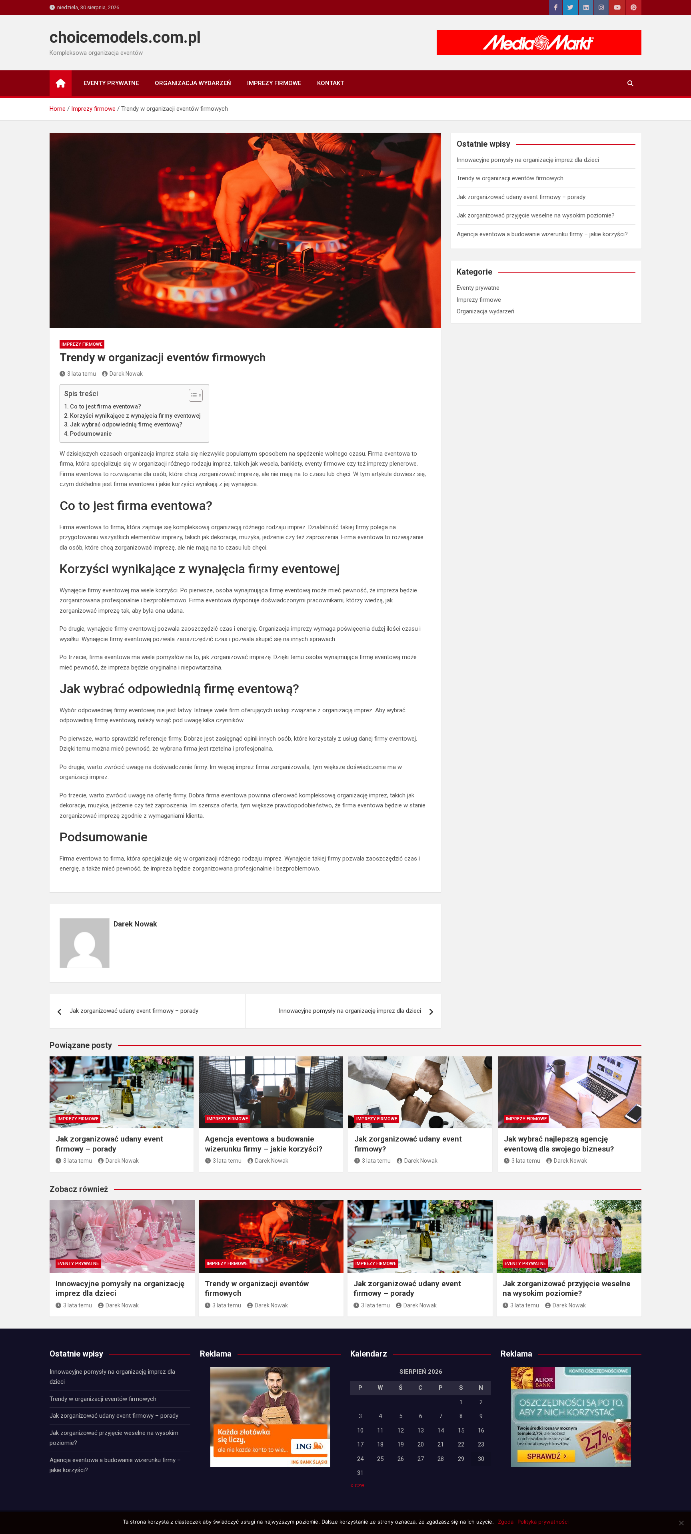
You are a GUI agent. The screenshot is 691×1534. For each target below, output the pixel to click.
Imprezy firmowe (274, 83)
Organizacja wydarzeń (193, 83)
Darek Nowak (126, 374)
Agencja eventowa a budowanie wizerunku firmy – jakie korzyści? (542, 234)
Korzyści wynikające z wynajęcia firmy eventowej (135, 415)
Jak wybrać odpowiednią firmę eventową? (126, 424)
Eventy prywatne (111, 83)
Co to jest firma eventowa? (105, 406)
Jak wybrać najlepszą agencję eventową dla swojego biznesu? (559, 1143)
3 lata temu (81, 374)
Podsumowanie (91, 433)
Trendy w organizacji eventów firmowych (510, 178)
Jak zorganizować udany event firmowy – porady (134, 1010)
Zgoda (505, 1521)
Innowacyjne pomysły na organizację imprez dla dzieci (350, 1010)
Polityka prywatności (543, 1521)
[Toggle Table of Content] (192, 395)
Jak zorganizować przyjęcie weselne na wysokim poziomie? (536, 215)
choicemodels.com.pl (125, 37)
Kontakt (330, 83)
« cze (357, 1485)
